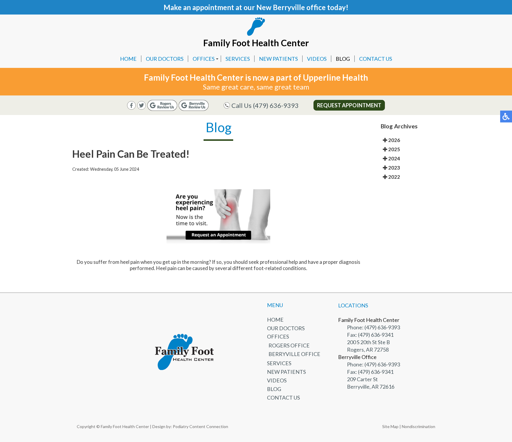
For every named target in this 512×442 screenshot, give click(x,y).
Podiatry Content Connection (200, 426)
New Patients (278, 58)
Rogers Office (289, 345)
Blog (343, 58)
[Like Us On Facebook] (131, 108)
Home (128, 58)
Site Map (390, 426)
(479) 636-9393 (276, 105)
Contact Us (375, 58)
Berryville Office (294, 354)
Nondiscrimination (418, 426)
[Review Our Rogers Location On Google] (162, 109)
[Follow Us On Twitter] (141, 108)
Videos (317, 58)
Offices (204, 58)
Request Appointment (349, 105)
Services (237, 58)
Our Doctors (164, 58)
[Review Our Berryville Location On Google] (194, 109)
